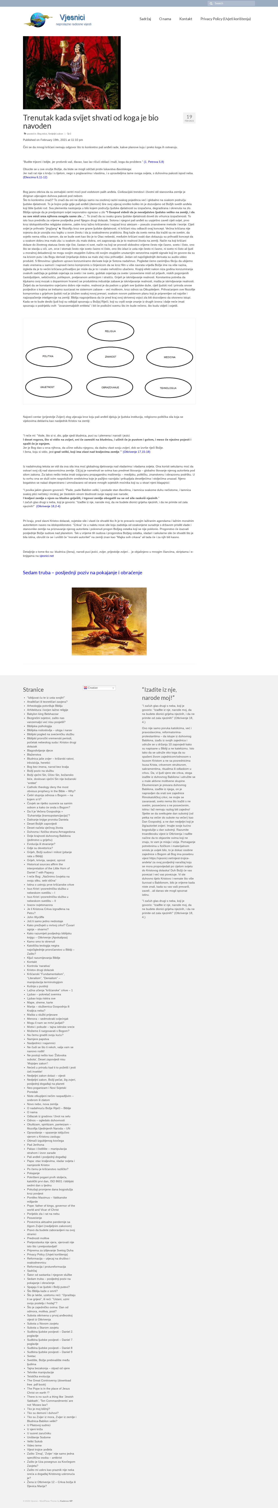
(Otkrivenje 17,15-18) (136, 451)
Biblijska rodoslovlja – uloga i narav (49, 730)
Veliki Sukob (35, 1441)
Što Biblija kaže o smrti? (42, 1291)
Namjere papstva (38, 1039)
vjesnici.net (46, 555)
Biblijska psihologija (39, 726)
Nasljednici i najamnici (41, 1043)
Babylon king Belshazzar (43, 713)
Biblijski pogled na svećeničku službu (50, 734)
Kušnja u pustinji (37, 986)
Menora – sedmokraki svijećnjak (47, 1018)
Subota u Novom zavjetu (43, 1323)
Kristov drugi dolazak (40, 970)
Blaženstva (34, 754)
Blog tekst (42, 133)
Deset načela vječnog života (45, 827)
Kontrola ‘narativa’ (38, 965)
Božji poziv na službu (40, 770)
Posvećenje (34, 1217)
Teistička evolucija (38, 1376)
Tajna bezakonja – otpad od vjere (48, 1368)
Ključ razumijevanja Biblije (43, 957)
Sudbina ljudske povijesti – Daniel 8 (49, 1347)
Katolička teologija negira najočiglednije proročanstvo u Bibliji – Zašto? (50, 949)
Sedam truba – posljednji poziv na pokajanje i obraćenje (82, 572)
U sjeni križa (35, 1429)
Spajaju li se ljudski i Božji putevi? (48, 1287)
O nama (32, 1112)
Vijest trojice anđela (39, 1449)
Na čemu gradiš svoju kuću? (45, 1035)
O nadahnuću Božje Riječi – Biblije (49, 1108)
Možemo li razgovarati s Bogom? (48, 1030)
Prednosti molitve (38, 1238)
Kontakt (32, 961)
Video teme (34, 1445)
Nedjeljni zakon (55, 133)
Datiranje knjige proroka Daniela (47, 819)
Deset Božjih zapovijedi (42, 823)
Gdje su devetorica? (40, 848)
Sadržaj (32, 1270)
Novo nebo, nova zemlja (42, 1104)
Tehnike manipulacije (40, 1372)
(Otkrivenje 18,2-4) (48, 506)
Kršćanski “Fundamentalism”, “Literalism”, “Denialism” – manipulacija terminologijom (46, 978)
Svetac (31, 1356)
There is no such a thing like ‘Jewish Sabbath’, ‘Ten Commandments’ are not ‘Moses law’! (50, 1400)
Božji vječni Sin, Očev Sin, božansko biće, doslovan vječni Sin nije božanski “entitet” (51, 779)
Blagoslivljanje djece (40, 750)
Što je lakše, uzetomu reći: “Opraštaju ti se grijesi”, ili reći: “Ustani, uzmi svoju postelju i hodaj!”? (51, 1299)
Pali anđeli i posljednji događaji (46, 1156)
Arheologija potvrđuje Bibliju (45, 705)
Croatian (92, 687)
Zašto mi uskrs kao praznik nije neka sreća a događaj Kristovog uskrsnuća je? (51, 1474)
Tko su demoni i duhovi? (43, 1413)
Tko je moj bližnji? (38, 1408)
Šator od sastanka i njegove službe (49, 1274)
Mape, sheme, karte (40, 1002)
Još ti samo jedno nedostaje (45, 921)
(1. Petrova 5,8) (154, 161)
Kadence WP (66, 1501)
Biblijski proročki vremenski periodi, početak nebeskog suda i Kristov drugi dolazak (51, 742)
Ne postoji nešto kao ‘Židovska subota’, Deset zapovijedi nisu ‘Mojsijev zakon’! (46, 1059)
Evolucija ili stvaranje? (41, 844)
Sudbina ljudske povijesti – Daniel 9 (49, 1352)
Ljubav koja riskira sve (41, 998)
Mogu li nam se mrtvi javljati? (45, 1022)
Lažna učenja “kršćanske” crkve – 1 (50, 990)
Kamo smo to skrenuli (41, 941)
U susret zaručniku (39, 1433)
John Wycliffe (35, 917)
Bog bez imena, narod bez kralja (48, 766)
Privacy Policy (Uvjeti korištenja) (47, 1254)
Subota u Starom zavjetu (43, 1327)
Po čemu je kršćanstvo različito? (47, 1169)
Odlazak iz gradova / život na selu (48, 1116)
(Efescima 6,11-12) (35, 177)
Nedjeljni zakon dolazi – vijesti (46, 1075)
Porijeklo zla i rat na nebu (43, 1213)
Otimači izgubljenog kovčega (45, 1140)
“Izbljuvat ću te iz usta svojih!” (46, 697)
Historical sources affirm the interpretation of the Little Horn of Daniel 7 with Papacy (48, 868)
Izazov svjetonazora (40, 905)
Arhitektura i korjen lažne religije (47, 709)
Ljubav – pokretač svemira (44, 994)
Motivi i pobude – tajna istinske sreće (50, 1026)
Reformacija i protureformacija (46, 1266)
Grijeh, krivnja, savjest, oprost (46, 860)
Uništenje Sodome (39, 1437)
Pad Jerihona (35, 1144)
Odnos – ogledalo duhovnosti (46, 1120)
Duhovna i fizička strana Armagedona (51, 831)
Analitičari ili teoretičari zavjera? (47, 701)
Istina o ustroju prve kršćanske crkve (50, 884)
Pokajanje (33, 1173)
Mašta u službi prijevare (42, 1014)
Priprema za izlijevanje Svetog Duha (50, 1250)
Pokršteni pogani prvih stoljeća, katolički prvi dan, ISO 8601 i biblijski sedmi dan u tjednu (50, 1181)
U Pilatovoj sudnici (38, 1425)
